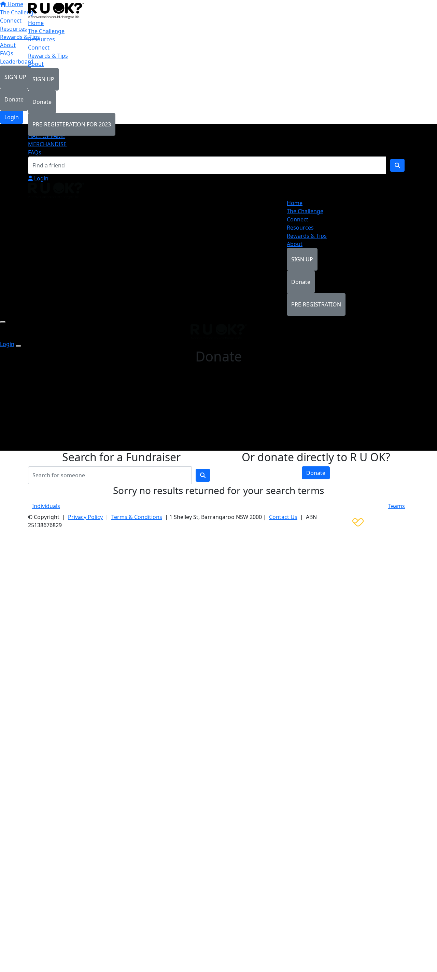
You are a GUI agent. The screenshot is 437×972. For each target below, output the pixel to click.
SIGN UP (43, 79)
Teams (396, 506)
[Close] (18, 346)
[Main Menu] (2, 322)
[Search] (397, 165)
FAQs (34, 152)
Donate (42, 102)
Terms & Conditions (136, 517)
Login (40, 178)
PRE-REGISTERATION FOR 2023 (71, 124)
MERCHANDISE (47, 144)
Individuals (46, 506)
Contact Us (283, 517)
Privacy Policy (85, 517)
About (36, 64)
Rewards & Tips (48, 55)
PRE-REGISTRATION (316, 304)
